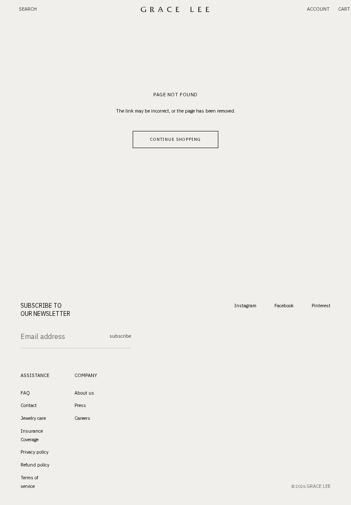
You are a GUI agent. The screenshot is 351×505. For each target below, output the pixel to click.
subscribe (120, 336)
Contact (29, 405)
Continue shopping (175, 139)
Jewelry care (33, 418)
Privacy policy (34, 452)
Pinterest (321, 305)
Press (80, 405)
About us (84, 392)
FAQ (25, 392)
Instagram (245, 305)
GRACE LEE (318, 486)
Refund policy (35, 465)
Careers (82, 418)
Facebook (284, 305)
